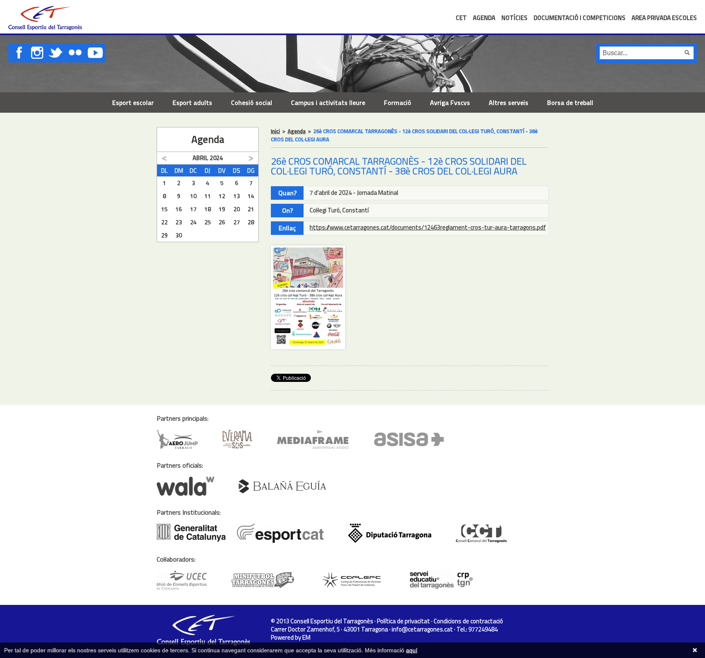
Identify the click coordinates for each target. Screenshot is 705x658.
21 (251, 209)
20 (236, 209)
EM (306, 637)
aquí (411, 650)
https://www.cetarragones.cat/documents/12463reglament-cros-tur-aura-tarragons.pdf (428, 227)
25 (207, 222)
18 (207, 209)
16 (178, 209)
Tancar (695, 650)
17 (193, 209)
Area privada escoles (664, 17)
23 (178, 222)
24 (193, 222)
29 (164, 235)
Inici (275, 131)
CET (461, 17)
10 (193, 196)
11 (207, 196)
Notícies (514, 17)
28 (251, 222)
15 (164, 209)
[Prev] (164, 158)
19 (222, 209)
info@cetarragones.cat (422, 629)
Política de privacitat (403, 621)
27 (236, 222)
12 (222, 196)
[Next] (250, 158)
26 (222, 222)
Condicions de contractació (468, 621)
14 (251, 196)
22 (164, 222)
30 (178, 235)
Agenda (484, 17)
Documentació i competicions (579, 17)
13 (236, 196)
